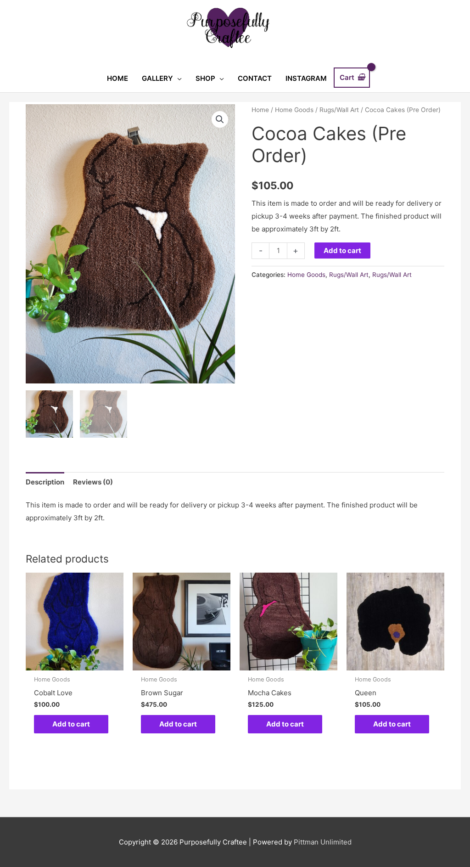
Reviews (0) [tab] (93, 482)
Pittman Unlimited (323, 842)
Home (260, 109)
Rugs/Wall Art (339, 109)
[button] (220, 119)
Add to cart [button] (71, 724)
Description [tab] (45, 482)
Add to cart (342, 250)
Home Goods (294, 109)
